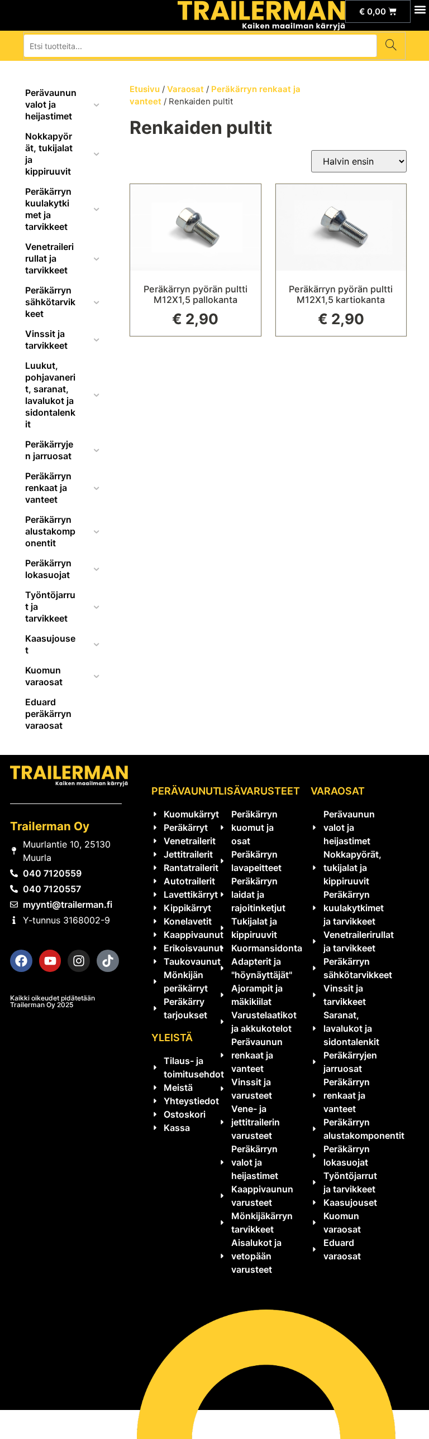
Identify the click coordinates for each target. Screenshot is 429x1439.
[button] (420, 9)
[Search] (390, 46)
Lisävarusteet (259, 791)
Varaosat (185, 89)
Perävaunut (185, 791)
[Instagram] (79, 961)
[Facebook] (21, 961)
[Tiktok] (108, 961)
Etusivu (145, 89)
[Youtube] (50, 961)
